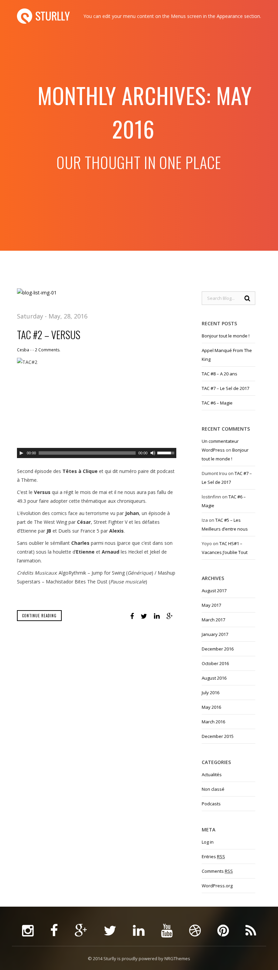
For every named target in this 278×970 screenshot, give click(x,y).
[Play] (21, 453)
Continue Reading (39, 615)
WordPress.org (217, 886)
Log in (208, 842)
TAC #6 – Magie (217, 403)
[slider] (166, 452)
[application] (96, 453)
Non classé (213, 789)
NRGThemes (177, 958)
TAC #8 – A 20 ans (219, 374)
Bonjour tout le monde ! (226, 336)
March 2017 (213, 620)
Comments (217, 871)
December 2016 (218, 649)
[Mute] (153, 453)
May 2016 (211, 707)
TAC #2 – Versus (48, 334)
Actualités (212, 774)
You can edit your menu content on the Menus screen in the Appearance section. (172, 16)
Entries (213, 856)
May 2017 (211, 605)
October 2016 (215, 663)
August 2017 (214, 590)
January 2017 (215, 634)
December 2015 (218, 736)
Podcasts (211, 804)
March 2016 (213, 722)
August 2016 (214, 678)
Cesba (23, 350)
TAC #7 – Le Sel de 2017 (225, 388)
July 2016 (210, 692)
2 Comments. (47, 350)
